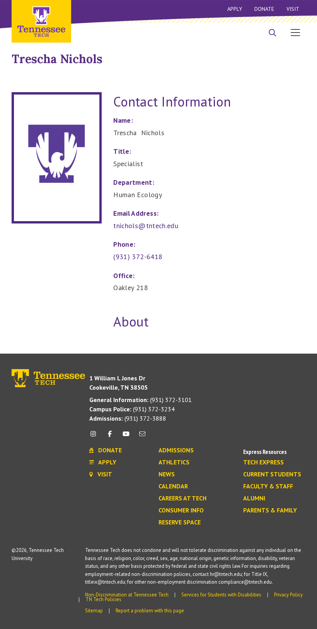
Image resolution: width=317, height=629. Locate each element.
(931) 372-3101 (140, 400)
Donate (264, 8)
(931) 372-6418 (137, 256)
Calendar (173, 486)
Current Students (272, 474)
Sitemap (94, 610)
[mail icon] (142, 437)
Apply (234, 8)
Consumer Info (181, 510)
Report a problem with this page (150, 610)
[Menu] (295, 32)
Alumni (254, 498)
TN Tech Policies (103, 599)
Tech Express (263, 462)
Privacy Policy (288, 594)
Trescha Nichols (57, 59)
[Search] (272, 33)
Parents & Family (270, 510)
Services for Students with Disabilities (221, 594)
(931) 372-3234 (132, 409)
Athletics (173, 462)
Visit (292, 8)
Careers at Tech (182, 498)
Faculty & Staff (268, 486)
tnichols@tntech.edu (145, 225)
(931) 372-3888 (127, 418)
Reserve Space (179, 522)
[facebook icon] (109, 437)
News (166, 474)
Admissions (176, 450)
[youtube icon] (126, 437)
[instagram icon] (95, 437)
